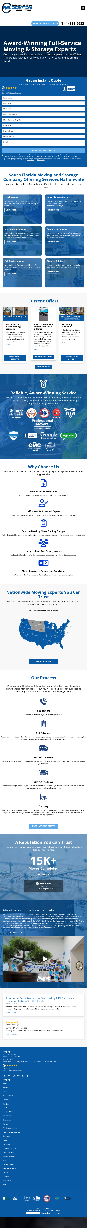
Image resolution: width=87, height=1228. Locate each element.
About (5, 1083)
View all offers (43, 367)
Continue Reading (11, 1012)
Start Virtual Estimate (15, 358)
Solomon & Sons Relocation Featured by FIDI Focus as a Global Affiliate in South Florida (39, 999)
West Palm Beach (9, 1168)
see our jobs (43, 874)
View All (5, 1185)
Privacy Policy (41, 160)
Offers (5, 1091)
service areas (43, 661)
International (7, 1116)
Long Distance (8, 1112)
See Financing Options (72, 358)
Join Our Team (8, 1096)
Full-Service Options (10, 1128)
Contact (5, 1100)
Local (5, 1108)
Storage (5, 1124)
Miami (5, 1160)
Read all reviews (11, 1034)
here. (52, 849)
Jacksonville (7, 1180)
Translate (57, 1213)
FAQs (5, 1140)
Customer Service (9, 1152)
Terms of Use (30, 160)
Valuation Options (9, 1148)
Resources (6, 1136)
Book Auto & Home (43, 357)
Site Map (48, 1208)
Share (8, 345)
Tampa (5, 1172)
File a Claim (7, 1144)
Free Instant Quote (45, 23)
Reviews (6, 1087)
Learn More (17, 932)
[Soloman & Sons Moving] (43, 959)
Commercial (7, 1120)
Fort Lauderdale (8, 1164)
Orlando (6, 1176)
